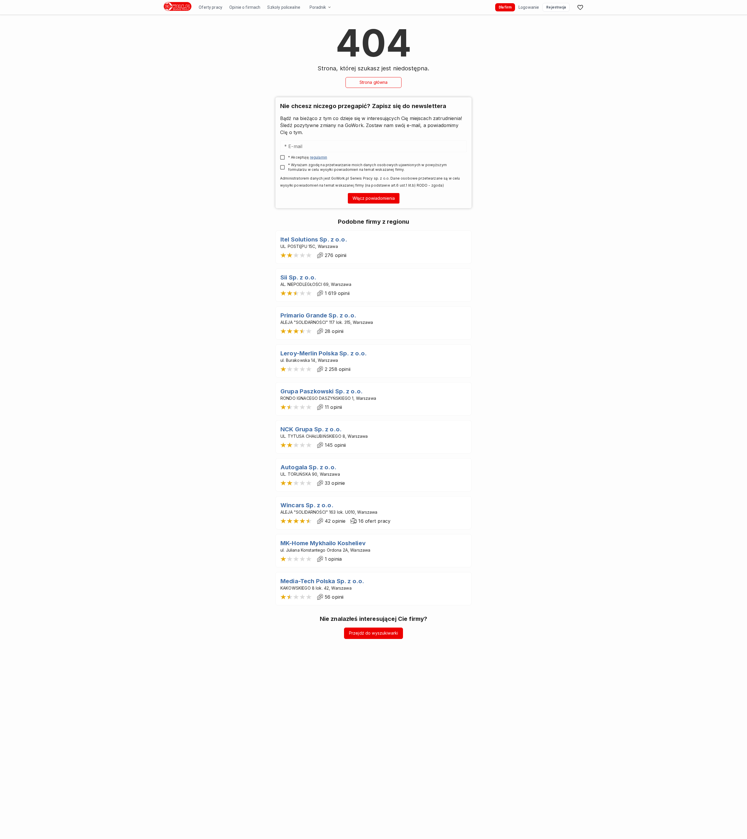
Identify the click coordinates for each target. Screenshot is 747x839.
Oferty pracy (210, 7)
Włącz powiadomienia (373, 198)
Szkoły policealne (283, 7)
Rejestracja (556, 7)
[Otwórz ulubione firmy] (580, 7)
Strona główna (373, 82)
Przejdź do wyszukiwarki (373, 632)
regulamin (318, 157)
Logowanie (529, 7)
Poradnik (318, 7)
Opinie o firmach (244, 7)
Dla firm (505, 7)
